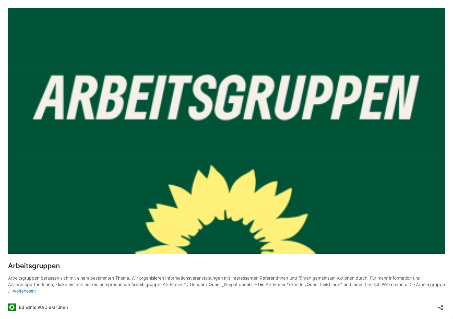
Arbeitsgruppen (34, 266)
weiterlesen (24, 290)
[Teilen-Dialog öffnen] (440, 305)
